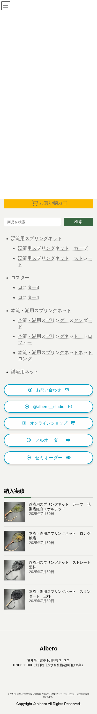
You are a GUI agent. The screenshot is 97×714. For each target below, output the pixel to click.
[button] (48, 390)
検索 (78, 221)
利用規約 (82, 694)
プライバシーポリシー (67, 694)
